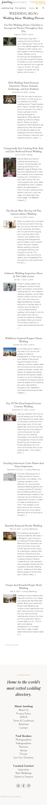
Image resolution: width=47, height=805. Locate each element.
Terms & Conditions (23, 721)
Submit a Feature (23, 777)
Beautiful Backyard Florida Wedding (23, 525)
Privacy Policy (23, 714)
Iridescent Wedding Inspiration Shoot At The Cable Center (23, 275)
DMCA (23, 717)
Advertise (23, 724)
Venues (23, 750)
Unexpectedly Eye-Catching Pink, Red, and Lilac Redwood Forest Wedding (23, 150)
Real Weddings (24, 773)
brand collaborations (38, 2)
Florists (23, 754)
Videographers (23, 743)
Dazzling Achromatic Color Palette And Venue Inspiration (23, 465)
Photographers (23, 740)
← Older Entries (11, 645)
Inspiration (23, 770)
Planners (23, 747)
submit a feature (40, 3)
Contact (23, 728)
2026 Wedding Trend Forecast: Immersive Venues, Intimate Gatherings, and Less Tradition (23, 86)
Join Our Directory (23, 758)
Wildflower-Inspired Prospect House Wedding (23, 340)
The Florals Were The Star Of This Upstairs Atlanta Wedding (23, 212)
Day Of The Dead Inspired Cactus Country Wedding (23, 405)
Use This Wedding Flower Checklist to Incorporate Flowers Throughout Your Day (23, 28)
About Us (23, 710)
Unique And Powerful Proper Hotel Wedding (23, 586)
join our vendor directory (37, 1)
